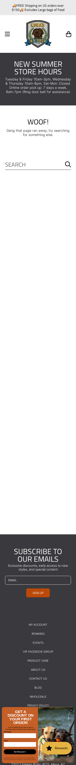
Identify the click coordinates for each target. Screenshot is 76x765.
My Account (38, 624)
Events (38, 642)
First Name (7, 732)
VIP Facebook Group (38, 651)
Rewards (38, 633)
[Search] (68, 164)
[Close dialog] (71, 710)
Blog (38, 687)
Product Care (38, 660)
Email (6, 740)
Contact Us (38, 678)
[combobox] (38, 164)
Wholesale (38, 696)
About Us (38, 669)
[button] (7, 34)
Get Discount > (20, 752)
